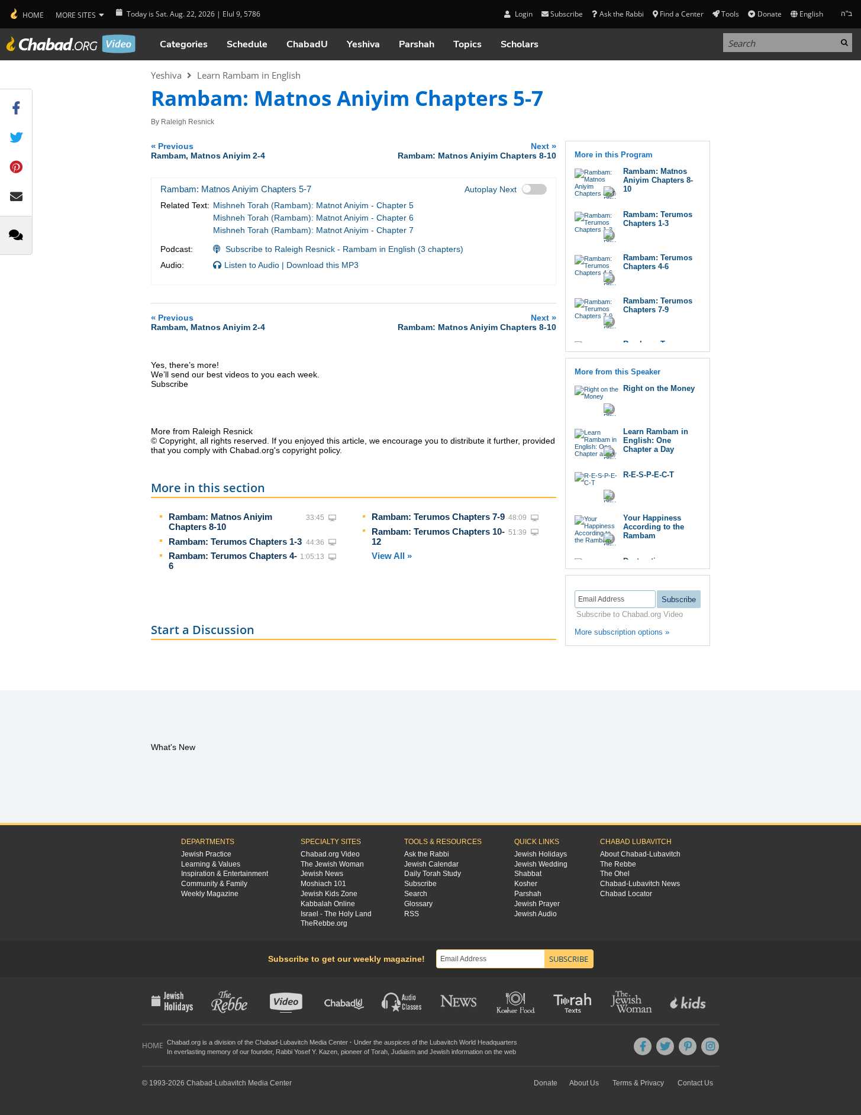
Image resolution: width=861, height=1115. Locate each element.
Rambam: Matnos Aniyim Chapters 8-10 (220, 522)
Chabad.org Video (330, 854)
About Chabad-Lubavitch (640, 854)
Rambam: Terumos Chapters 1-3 (235, 542)
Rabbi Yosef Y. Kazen (306, 1051)
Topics (467, 44)
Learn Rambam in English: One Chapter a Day (655, 440)
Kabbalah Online (328, 904)
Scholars (519, 44)
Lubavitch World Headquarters (473, 1042)
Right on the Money (659, 388)
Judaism (403, 1051)
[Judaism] (26, 14)
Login (522, 14)
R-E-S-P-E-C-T (648, 474)
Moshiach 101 (323, 884)
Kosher (525, 884)
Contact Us (695, 1083)
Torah (379, 1051)
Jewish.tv (287, 1001)
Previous (208, 150)
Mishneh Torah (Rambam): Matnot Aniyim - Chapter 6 (313, 217)
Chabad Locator (626, 894)
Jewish (440, 1051)
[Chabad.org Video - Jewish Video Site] (71, 43)
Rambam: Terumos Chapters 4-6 (657, 262)
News (459, 1001)
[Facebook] (643, 1046)
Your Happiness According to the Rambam (653, 526)
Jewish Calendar (431, 864)
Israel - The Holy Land (336, 914)
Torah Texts (574, 1001)
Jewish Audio (535, 914)
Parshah (416, 44)
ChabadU (307, 44)
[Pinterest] (687, 1046)
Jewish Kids (689, 1001)
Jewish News (322, 874)
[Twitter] (665, 1046)
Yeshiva (363, 44)
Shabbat (527, 874)
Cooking (516, 1001)
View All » (392, 556)
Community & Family (214, 884)
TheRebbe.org (324, 923)
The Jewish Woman (332, 864)
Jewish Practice (206, 854)
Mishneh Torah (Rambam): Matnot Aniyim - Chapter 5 (313, 205)
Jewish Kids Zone (329, 894)
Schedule (247, 44)
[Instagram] (710, 1046)
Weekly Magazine (209, 894)
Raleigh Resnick (187, 122)
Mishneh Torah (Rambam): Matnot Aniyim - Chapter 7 (313, 230)
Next (477, 150)
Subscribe (420, 884)
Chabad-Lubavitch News (640, 884)
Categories (184, 44)
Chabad (266, 1042)
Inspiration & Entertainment (224, 874)
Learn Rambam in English (249, 75)
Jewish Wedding (540, 864)
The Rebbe (618, 864)
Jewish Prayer (537, 904)
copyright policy (311, 450)
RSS (411, 914)
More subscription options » (622, 632)
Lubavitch (294, 1042)
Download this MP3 (322, 265)
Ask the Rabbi (621, 14)
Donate (769, 14)
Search (415, 894)
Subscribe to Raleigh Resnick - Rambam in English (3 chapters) (344, 249)
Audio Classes (402, 1001)
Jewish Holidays (540, 854)
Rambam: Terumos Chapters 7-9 (438, 517)
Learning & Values (210, 864)
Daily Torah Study (432, 874)
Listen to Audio (251, 265)
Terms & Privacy (638, 1083)
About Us (584, 1083)
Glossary (418, 904)
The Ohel (615, 874)
